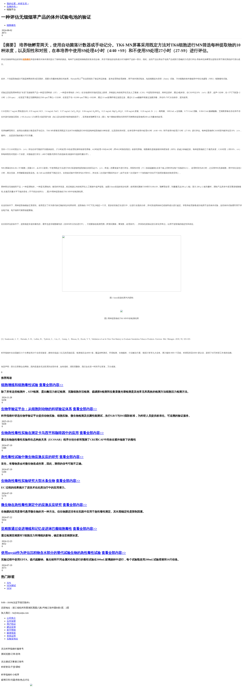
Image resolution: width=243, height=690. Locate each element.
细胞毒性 (11, 25)
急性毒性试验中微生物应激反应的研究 (29, 457)
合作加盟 (11, 621)
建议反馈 (11, 627)
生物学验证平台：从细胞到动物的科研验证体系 (36, 409)
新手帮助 (11, 630)
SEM (9, 588)
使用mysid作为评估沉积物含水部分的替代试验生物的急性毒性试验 (51, 553)
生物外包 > (12, 6)
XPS (9, 583)
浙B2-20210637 (98, 685)
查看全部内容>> (51, 385)
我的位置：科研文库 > (18, 3)
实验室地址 (12, 639)
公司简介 (11, 618)
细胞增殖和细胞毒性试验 (19, 385)
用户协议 (11, 624)
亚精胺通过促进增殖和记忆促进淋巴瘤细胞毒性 (36, 528)
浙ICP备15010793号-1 (117, 685)
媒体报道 (11, 633)
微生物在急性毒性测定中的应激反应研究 (31, 505)
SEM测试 (11, 585)
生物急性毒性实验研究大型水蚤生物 (28, 481)
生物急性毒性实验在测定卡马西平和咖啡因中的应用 (40, 433)
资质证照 (11, 636)
